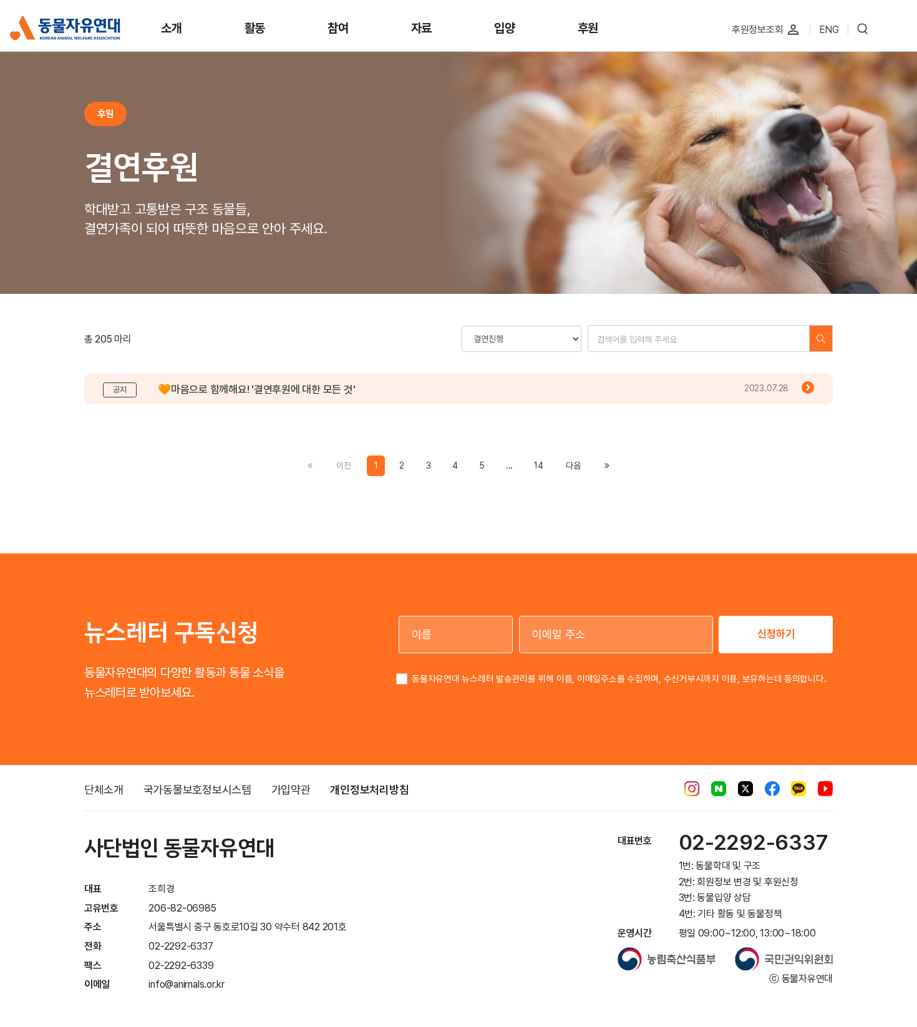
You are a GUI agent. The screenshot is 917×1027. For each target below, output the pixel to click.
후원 (588, 28)
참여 (338, 28)
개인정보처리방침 (369, 789)
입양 (504, 28)
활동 (255, 28)
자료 (421, 28)
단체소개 (104, 789)
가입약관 (291, 789)
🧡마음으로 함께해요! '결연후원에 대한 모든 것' (256, 389)
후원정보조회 (758, 30)
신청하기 (776, 633)
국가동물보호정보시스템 (197, 789)
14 (538, 465)
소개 (171, 28)
